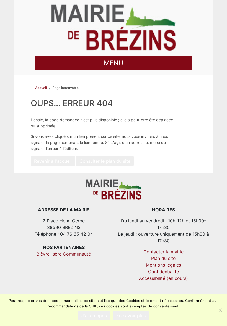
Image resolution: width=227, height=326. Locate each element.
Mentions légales (163, 265)
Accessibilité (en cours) (163, 278)
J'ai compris (94, 315)
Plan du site (163, 258)
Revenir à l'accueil (53, 161)
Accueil (41, 88)
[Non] (220, 310)
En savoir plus (131, 315)
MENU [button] (113, 63)
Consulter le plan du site (104, 161)
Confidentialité (163, 271)
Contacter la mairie (163, 251)
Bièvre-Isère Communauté (64, 254)
